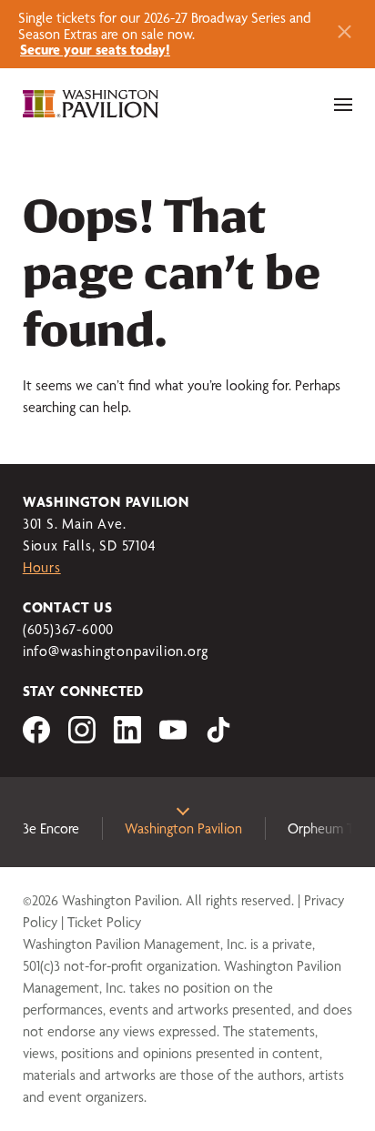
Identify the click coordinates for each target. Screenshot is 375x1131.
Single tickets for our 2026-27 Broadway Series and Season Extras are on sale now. (164, 33)
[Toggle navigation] (343, 104)
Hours (42, 567)
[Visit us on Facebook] (36, 738)
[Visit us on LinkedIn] (127, 738)
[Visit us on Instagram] (82, 738)
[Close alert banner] (344, 34)
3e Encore (51, 828)
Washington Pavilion (183, 828)
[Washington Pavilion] (91, 104)
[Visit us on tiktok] (218, 738)
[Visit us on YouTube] (173, 738)
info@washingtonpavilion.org (115, 651)
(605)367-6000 (68, 629)
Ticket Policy (104, 922)
